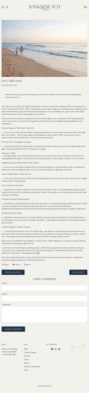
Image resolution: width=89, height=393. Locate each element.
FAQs (26, 370)
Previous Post (13, 272)
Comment (6, 304)
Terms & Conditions (32, 366)
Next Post (78, 272)
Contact (27, 356)
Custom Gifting (30, 352)
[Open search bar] (8, 7)
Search (27, 363)
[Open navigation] (3, 7)
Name (5, 283)
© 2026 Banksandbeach (44, 386)
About (26, 359)
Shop (26, 349)
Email (4, 294)
